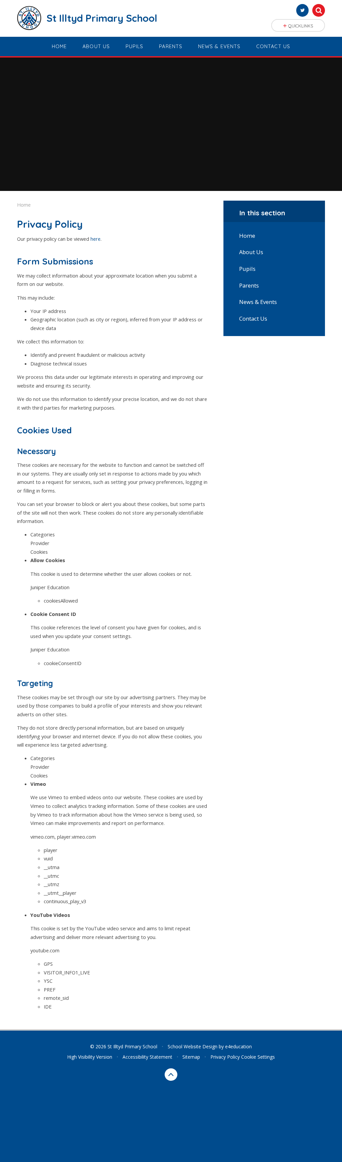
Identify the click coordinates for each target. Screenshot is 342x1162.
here (96, 238)
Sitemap (191, 1057)
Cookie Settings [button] (258, 1057)
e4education (238, 1046)
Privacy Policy (225, 1057)
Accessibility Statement (147, 1057)
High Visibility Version (89, 1057)
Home (24, 204)
